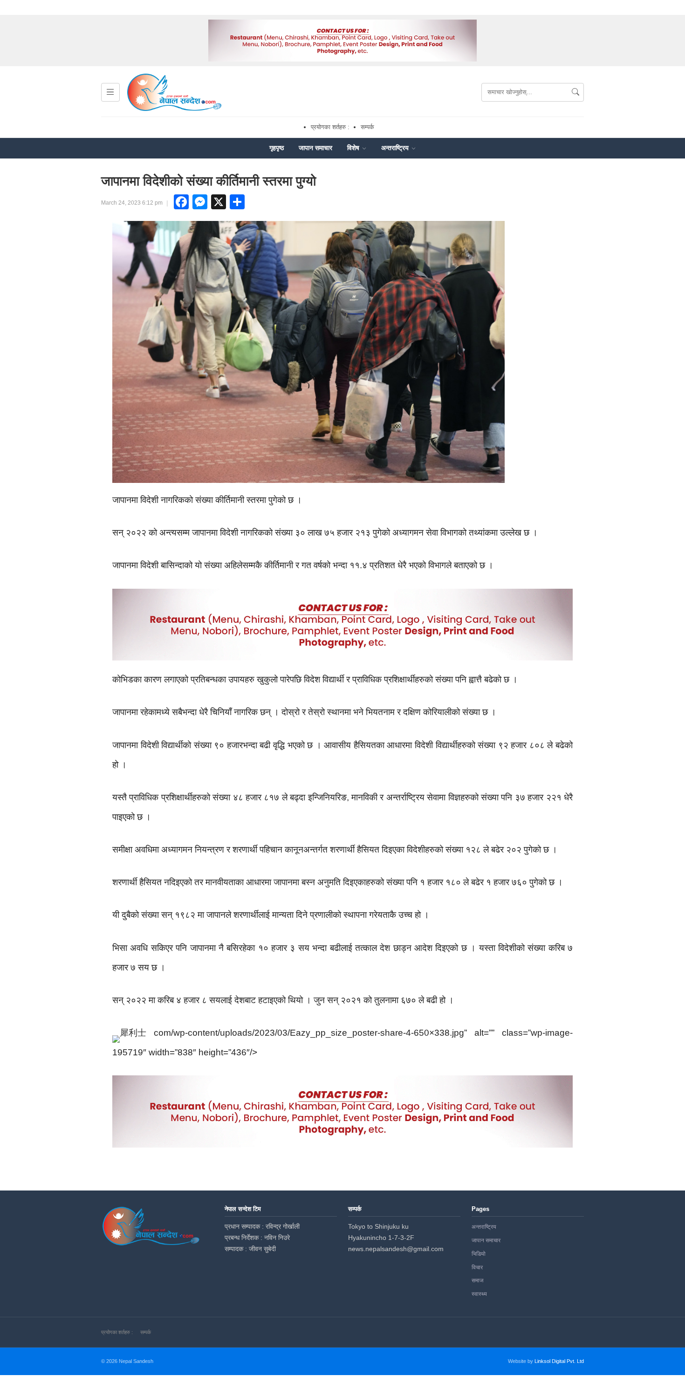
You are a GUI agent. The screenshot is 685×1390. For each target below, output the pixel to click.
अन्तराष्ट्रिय (396, 147)
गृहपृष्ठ (276, 147)
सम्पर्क (367, 127)
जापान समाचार (315, 147)
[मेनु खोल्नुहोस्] (110, 92)
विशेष (354, 147)
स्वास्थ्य (479, 1294)
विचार (477, 1267)
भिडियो (479, 1254)
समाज (477, 1280)
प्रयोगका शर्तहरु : (330, 127)
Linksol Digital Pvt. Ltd (559, 1361)
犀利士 (133, 1033)
